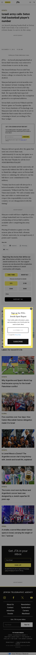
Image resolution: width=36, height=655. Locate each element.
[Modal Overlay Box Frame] (18, 327)
